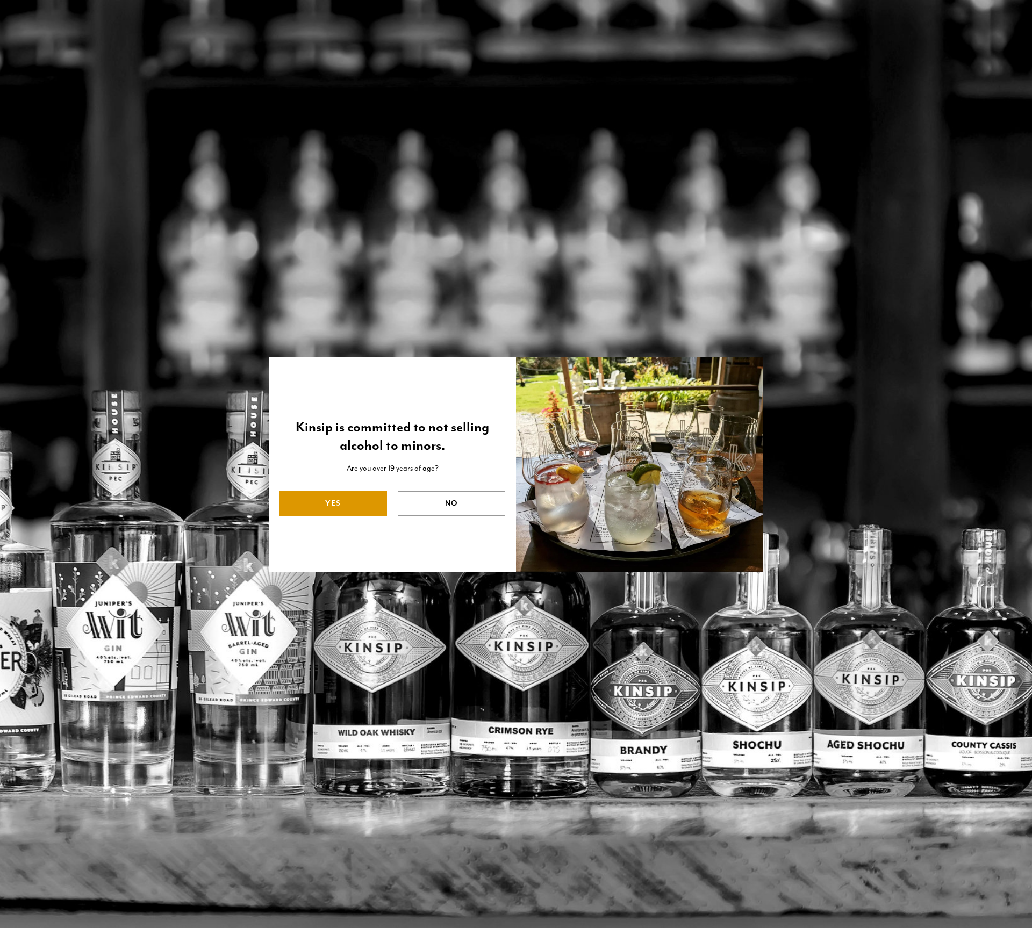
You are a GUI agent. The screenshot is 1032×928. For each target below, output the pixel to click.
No (451, 503)
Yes (333, 503)
